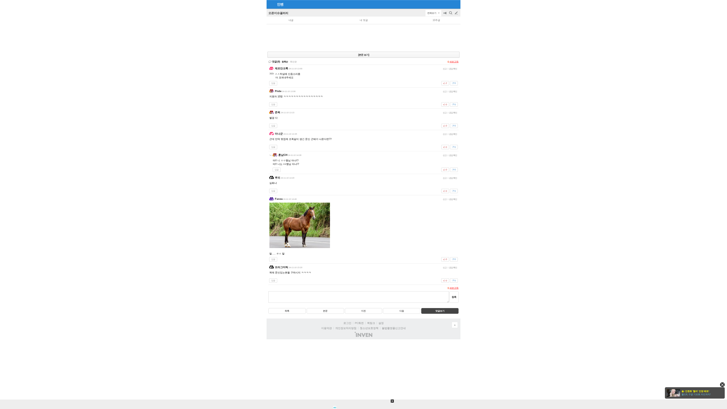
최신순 (293, 61)
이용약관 (326, 328)
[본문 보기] (363, 54)
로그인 (347, 323)
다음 (401, 311)
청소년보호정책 (369, 328)
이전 (363, 311)
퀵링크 (371, 323)
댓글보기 (440, 311)
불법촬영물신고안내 (394, 328)
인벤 (280, 4)
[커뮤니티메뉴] (270, 4)
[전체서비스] (456, 4)
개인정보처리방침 (345, 328)
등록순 (285, 61)
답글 (273, 83)
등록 (454, 297)
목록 (287, 311)
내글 (291, 20)
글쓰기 (457, 13)
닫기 (722, 384)
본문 (325, 311)
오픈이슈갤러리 (278, 13)
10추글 (436, 20)
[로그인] (449, 4)
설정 (381, 323)
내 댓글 (364, 20)
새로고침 (454, 61)
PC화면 (359, 323)
